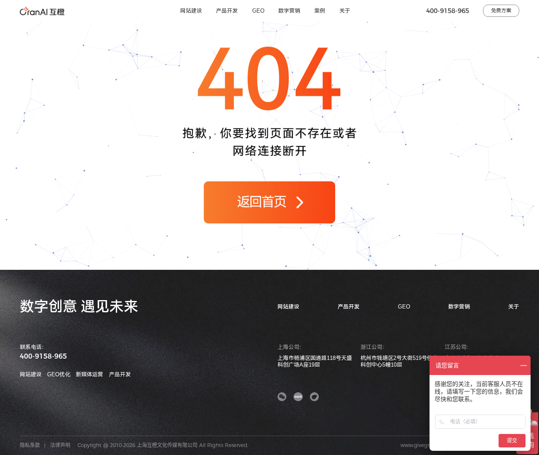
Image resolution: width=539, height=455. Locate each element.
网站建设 (191, 11)
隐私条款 (30, 445)
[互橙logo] (42, 11)
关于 (344, 11)
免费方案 (501, 10)
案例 (319, 11)
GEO (258, 11)
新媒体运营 (89, 374)
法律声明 (60, 445)
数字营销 (289, 11)
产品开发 (227, 11)
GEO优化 (58, 374)
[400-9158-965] (529, 314)
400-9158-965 (447, 11)
